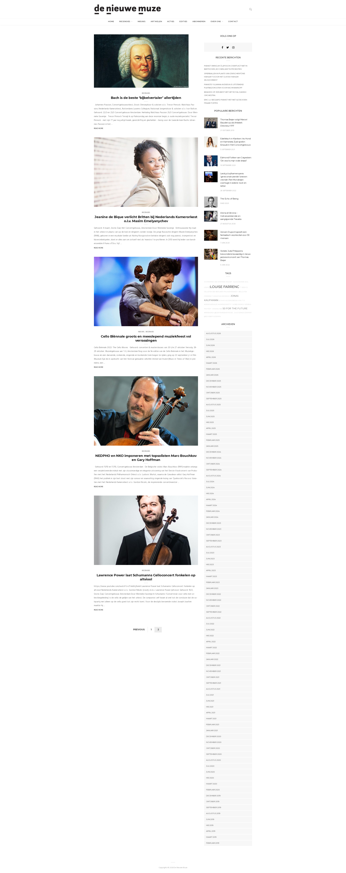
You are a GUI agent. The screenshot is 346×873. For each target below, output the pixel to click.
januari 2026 (212, 375)
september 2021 (213, 683)
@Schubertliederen (212, 316)
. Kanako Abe (217, 309)
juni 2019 (210, 819)
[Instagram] (233, 47)
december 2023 (213, 523)
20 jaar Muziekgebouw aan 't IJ (232, 300)
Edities (183, 21)
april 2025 (211, 428)
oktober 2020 (213, 748)
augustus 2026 (213, 333)
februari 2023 (213, 582)
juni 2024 (210, 487)
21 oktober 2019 (227, 130)
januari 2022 (212, 659)
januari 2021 (212, 730)
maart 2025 (211, 434)
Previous (139, 629)
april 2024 (211, 499)
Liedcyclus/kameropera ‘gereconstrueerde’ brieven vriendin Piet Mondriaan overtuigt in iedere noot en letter (233, 179)
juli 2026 (210, 339)
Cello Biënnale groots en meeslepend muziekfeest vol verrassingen (146, 338)
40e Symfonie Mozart (223, 282)
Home (111, 21)
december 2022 (213, 594)
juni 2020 (210, 772)
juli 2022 (210, 624)
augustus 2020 (213, 760)
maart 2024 (211, 505)
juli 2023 (210, 553)
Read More (98, 128)
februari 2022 (212, 653)
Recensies (125, 21)
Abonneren (198, 21)
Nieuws (142, 21)
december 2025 (213, 381)
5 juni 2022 (225, 265)
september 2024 (214, 470)
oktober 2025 (213, 393)
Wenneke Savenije (107, 84)
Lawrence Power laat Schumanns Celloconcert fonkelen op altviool (146, 577)
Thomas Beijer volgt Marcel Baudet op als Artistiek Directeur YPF (233, 122)
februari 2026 (213, 369)
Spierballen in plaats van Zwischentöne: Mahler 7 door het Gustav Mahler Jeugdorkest (224, 76)
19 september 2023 (228, 165)
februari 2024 (213, 511)
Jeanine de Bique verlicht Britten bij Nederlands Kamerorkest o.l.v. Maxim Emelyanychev (146, 219)
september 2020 (214, 754)
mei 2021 (209, 707)
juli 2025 (210, 410)
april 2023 (211, 570)
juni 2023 (210, 559)
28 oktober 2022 (188, 323)
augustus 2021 (213, 689)
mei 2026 (210, 351)
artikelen (156, 21)
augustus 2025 (213, 404)
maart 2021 (211, 718)
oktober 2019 (212, 801)
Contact (233, 21)
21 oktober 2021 (188, 442)
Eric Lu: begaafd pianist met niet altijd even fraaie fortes (225, 101)
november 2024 (213, 458)
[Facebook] (222, 47)
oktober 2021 (212, 677)
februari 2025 (212, 440)
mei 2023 (210, 564)
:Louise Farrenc (224, 287)
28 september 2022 (228, 190)
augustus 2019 (213, 813)
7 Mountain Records (220, 296)
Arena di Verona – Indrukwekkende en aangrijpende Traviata (230, 216)
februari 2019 (212, 843)
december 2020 (213, 736)
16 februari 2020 (188, 562)
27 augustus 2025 (228, 223)
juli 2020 (210, 766)
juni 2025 (210, 416)
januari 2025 (212, 446)
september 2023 (214, 541)
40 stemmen (209, 282)
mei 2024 (210, 493)
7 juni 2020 (225, 242)
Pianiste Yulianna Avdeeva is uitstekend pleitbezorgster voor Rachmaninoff (224, 86)
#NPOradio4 (209, 313)
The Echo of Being (229, 198)
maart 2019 (211, 837)
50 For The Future (235, 308)
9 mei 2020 (224, 203)
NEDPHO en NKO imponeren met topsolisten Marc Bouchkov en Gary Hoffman (146, 458)
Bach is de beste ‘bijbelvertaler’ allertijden (146, 98)
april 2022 (211, 641)
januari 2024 (212, 517)
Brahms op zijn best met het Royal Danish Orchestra (225, 93)
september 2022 (213, 612)
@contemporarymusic (223, 313)
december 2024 (213, 452)
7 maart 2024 (189, 204)
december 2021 (213, 665)
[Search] (250, 9)
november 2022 (213, 600)
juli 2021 (210, 695)
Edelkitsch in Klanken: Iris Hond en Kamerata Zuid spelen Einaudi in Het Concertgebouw (235, 141)
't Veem (243, 287)
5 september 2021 (227, 149)
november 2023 (213, 529)
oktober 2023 (213, 535)
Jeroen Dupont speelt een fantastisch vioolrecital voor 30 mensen (234, 235)
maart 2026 (211, 363)
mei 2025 (210, 422)
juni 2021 (210, 701)
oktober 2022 (213, 606)
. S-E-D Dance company (243, 313)
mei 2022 (210, 635)
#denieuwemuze (211, 304)
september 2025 (213, 398)
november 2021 (213, 671)
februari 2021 (212, 724)
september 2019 (213, 807)
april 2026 (211, 357)
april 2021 (210, 712)
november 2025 (213, 387)
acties (170, 21)
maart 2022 (211, 647)
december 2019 (213, 796)
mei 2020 (210, 778)
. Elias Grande (238, 282)
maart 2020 (211, 784)
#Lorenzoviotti (224, 304)
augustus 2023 (213, 547)
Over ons (216, 21)
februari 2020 (213, 790)
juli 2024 (210, 481)
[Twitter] (227, 47)
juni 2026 (210, 345)
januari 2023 (212, 588)
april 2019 (210, 831)
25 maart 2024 (179, 84)
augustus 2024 (213, 476)
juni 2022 (210, 630)
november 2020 (213, 742)
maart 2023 (211, 576)
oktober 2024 (213, 464)
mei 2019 (209, 825)
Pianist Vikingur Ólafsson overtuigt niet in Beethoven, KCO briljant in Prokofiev (225, 67)
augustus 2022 (213, 618)
